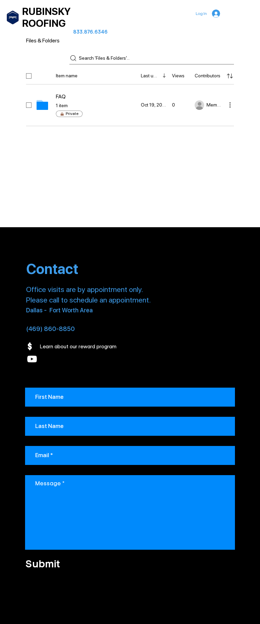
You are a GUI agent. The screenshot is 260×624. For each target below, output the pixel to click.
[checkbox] (28, 76)
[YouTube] (32, 359)
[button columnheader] (230, 76)
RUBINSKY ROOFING (46, 17)
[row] (130, 74)
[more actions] (230, 105)
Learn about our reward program (78, 346)
